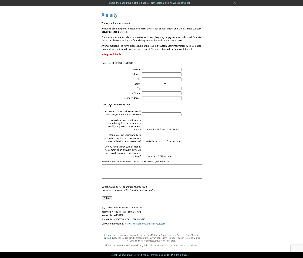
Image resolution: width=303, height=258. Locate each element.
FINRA (105, 237)
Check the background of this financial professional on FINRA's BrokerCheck (149, 3)
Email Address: (133, 97)
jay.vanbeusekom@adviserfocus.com (146, 223)
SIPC (111, 237)
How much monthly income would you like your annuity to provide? (123, 113)
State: (138, 83)
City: (138, 79)
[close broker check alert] (234, 3)
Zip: (139, 88)
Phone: (137, 93)
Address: (136, 74)
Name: (137, 69)
